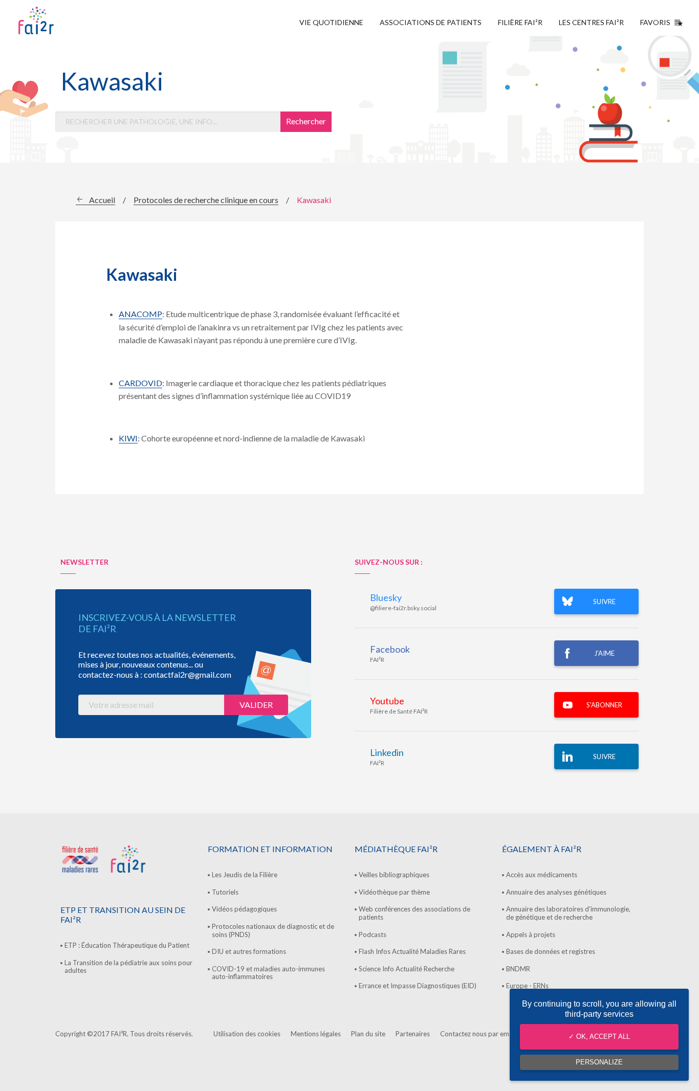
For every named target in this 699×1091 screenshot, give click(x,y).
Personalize (599, 1062)
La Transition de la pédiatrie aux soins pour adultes (128, 967)
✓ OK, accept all (599, 1036)
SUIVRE (604, 601)
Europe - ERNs (527, 986)
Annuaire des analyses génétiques (556, 892)
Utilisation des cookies (246, 1034)
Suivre (604, 756)
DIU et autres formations (249, 951)
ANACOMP (140, 314)
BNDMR (518, 969)
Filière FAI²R (520, 22)
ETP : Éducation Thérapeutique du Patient (126, 945)
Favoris (655, 22)
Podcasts (372, 934)
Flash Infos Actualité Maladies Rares (412, 951)
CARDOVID (140, 383)
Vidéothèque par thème (394, 892)
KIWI (128, 438)
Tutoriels (225, 892)
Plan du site (368, 1034)
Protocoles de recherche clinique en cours (206, 200)
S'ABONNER (604, 705)
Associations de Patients (431, 22)
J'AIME (604, 653)
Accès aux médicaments (541, 875)
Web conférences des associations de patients (414, 913)
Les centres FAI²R (591, 22)
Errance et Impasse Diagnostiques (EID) (417, 986)
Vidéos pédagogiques (244, 909)
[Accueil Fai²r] (61, 20)
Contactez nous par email (478, 1034)
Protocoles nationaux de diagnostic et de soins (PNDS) (273, 930)
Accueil (102, 200)
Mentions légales (316, 1034)
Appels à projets (530, 934)
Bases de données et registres (550, 951)
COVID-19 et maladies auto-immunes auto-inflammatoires (268, 973)
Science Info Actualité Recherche (406, 969)
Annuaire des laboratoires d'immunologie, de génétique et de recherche (568, 913)
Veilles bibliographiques (394, 875)
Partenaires (413, 1034)
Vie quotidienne (331, 22)
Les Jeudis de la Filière (244, 875)
